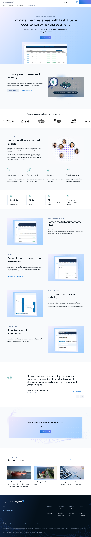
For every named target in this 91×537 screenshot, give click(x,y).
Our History (82, 511)
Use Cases (49, 511)
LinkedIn (4, 516)
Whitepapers (72, 513)
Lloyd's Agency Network (61, 516)
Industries (49, 508)
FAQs (80, 518)
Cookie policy (36, 523)
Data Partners (61, 508)
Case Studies (72, 508)
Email (4, 513)
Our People (82, 513)
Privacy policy (13, 523)
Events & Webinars (73, 511)
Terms (20, 523)
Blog (69, 515)
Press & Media (72, 518)
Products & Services (49, 514)
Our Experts (60, 513)
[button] (75, 2)
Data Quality (60, 511)
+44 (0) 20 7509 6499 (8, 510)
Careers (81, 508)
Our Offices (82, 515)
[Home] (9, 2)
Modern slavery (27, 523)
